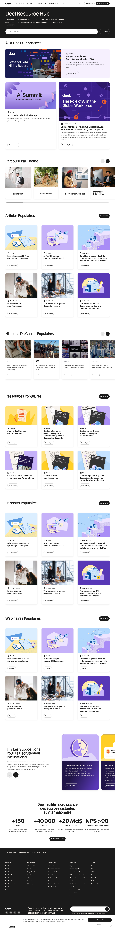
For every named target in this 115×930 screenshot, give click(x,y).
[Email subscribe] (107, 909)
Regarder (11, 668)
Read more (10, 375)
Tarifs (62, 3)
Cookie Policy (61, 921)
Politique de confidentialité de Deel (90, 913)
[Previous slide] (103, 161)
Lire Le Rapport (72, 73)
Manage (98, 924)
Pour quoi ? (30, 3)
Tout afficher (104, 216)
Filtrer (106, 31)
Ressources (52, 3)
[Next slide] (108, 161)
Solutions (19, 3)
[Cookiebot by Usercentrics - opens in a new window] (11, 927)
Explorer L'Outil (71, 785)
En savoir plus (13, 145)
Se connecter (89, 3)
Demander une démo (57, 838)
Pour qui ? (41, 3)
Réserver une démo (102, 3)
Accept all (100, 920)
